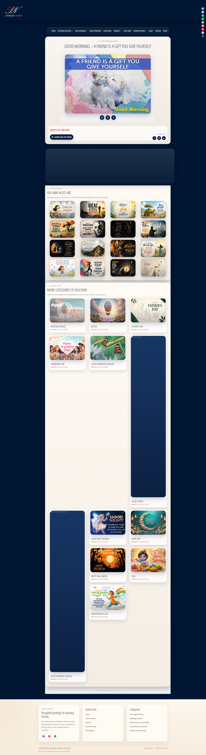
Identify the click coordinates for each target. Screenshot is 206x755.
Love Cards (127, 31)
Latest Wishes (90, 718)
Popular (158, 31)
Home (53, 31)
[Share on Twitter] (159, 138)
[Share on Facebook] (154, 138)
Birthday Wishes (139, 31)
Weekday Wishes (136, 718)
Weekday (117, 31)
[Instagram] (55, 736)
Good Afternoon (95, 31)
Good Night (107, 31)
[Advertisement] (128, 10)
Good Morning (80, 31)
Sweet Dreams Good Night (139, 722)
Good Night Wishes (137, 714)
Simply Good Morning (138, 730)
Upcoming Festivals (65, 31)
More (165, 31)
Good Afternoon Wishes (138, 726)
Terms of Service (162, 748)
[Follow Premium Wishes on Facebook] (102, 117)
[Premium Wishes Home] (14, 11)
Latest (151, 31)
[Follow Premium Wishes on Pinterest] (108, 117)
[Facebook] (43, 736)
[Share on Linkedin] (164, 138)
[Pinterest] (49, 736)
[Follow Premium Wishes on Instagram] (113, 117)
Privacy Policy (148, 748)
